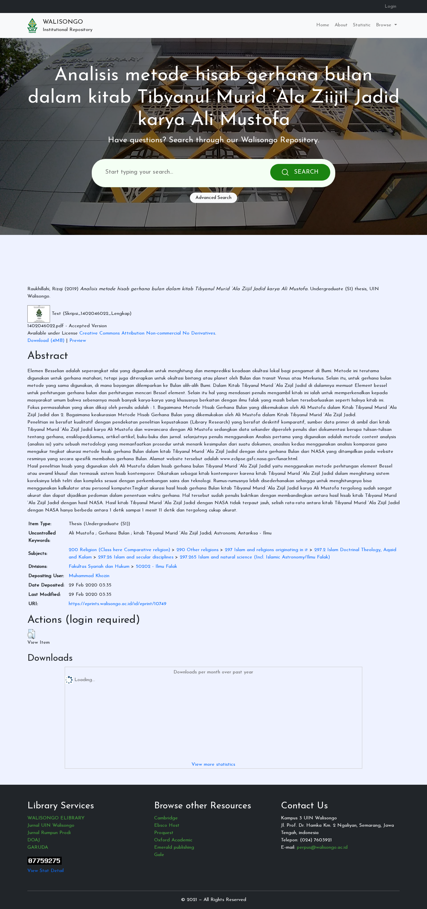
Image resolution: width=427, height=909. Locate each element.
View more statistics (213, 764)
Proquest (163, 832)
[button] (31, 634)
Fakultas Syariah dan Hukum (99, 566)
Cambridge (166, 818)
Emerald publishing (174, 847)
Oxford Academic (173, 840)
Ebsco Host (166, 825)
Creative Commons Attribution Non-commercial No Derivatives (147, 333)
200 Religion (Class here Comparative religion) (119, 549)
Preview (77, 340)
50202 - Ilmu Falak (156, 566)
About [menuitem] (341, 25)
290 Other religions (197, 549)
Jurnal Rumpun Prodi (49, 832)
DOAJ (33, 840)
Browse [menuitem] (384, 25)
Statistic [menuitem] (362, 25)
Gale (159, 854)
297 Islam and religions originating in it (266, 549)
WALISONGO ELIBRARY (55, 818)
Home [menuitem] (322, 25)
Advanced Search (213, 197)
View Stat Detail (45, 870)
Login (390, 6)
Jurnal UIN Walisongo (50, 825)
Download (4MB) (45, 340)
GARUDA (37, 847)
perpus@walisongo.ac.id (322, 847)
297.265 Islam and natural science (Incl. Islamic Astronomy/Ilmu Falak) (255, 557)
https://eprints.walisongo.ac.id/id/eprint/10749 (117, 603)
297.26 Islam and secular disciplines (135, 557)
